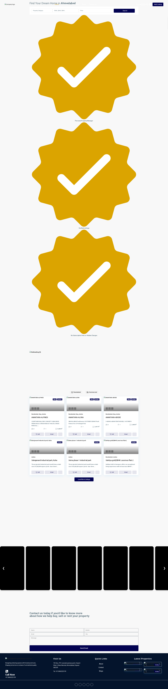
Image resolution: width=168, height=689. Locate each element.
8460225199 (143, 4)
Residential (35, 414)
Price (81, 10)
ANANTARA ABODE (113, 417)
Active (44, 414)
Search (125, 10)
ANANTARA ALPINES (40, 417)
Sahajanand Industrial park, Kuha (44, 460)
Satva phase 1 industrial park (80, 460)
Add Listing (158, 4)
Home (57, 4)
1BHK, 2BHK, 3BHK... (59, 10)
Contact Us (93, 4)
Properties (65, 4)
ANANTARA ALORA (76, 417)
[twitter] (84, 684)
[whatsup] (80, 684)
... (38, 425)
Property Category (38, 10)
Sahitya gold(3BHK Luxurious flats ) (119, 460)
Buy (40, 414)
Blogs (84, 4)
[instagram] (91, 684)
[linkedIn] (87, 684)
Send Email (84, 648)
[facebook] (76, 684)
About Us (76, 4)
